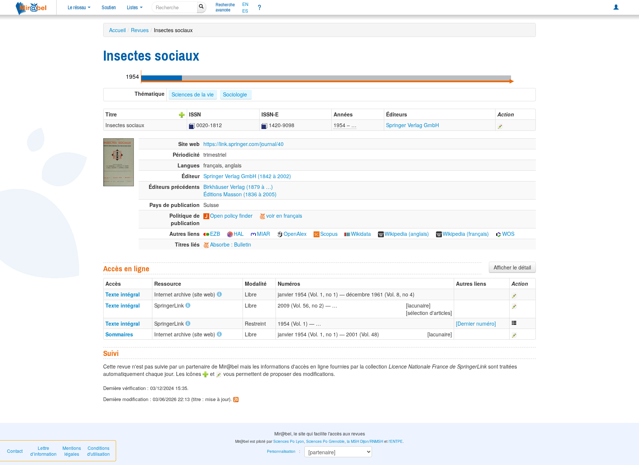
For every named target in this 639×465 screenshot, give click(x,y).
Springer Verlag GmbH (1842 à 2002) (247, 176)
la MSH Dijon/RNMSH (365, 441)
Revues (140, 30)
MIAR (263, 233)
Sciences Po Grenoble (325, 441)
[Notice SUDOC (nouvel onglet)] (192, 125)
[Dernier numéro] (476, 323)
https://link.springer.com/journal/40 (243, 143)
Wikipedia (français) (466, 233)
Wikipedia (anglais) (407, 233)
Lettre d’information (43, 451)
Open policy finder (231, 215)
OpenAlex (295, 233)
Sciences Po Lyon (288, 441)
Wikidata (361, 233)
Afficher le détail (512, 267)
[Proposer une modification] (500, 125)
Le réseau (77, 7)
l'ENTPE (396, 441)
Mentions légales (71, 451)
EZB (215, 233)
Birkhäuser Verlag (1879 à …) (238, 186)
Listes (133, 7)
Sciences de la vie (193, 94)
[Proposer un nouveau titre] (182, 114)
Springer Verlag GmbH (412, 125)
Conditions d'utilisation (98, 451)
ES (245, 10)
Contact (15, 451)
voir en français (284, 215)
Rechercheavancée (225, 7)
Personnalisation (281, 451)
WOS (508, 233)
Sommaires (119, 334)
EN (245, 4)
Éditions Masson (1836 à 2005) (240, 194)
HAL (239, 233)
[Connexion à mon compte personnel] (616, 7)
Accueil (117, 30)
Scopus (329, 233)
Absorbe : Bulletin (230, 244)
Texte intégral (122, 294)
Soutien (109, 7)
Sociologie (235, 94)
